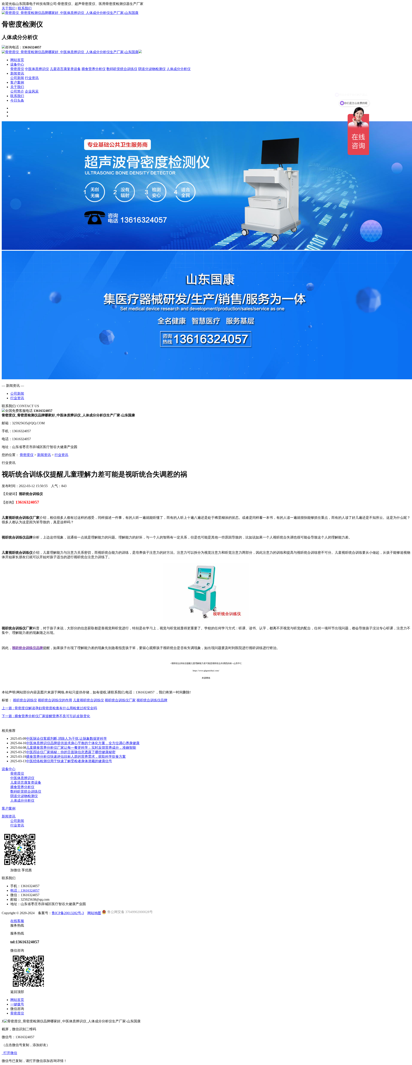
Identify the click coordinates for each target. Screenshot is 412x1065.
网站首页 (17, 60)
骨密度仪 (17, 69)
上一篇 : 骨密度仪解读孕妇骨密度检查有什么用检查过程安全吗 (49, 708)
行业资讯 (32, 78)
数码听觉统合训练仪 (121, 69)
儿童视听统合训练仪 (88, 700)
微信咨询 (17, 1009)
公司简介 (17, 91)
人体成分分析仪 (179, 69)
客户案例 (17, 82)
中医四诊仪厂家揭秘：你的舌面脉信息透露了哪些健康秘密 (70, 752)
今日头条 (17, 100)
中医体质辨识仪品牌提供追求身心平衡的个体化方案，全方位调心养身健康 (82, 743)
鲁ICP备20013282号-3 (68, 913)
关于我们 (8, 8)
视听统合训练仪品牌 (151, 700)
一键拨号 (17, 1004)
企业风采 (32, 91)
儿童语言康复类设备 (65, 69)
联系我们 (25, 8)
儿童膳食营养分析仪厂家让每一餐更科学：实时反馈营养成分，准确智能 (81, 747)
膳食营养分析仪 (94, 69)
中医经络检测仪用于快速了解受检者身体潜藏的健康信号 (69, 761)
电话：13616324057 (24, 890)
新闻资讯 (17, 73)
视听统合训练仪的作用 (55, 700)
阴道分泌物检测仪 (152, 69)
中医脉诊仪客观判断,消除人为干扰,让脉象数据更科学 (66, 738)
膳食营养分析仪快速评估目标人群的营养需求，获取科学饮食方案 (76, 756)
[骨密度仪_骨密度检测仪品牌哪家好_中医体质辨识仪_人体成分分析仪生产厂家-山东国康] (70, 13)
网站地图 (94, 913)
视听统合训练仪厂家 (120, 700)
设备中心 (17, 64)
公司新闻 (17, 78)
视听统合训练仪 (25, 700)
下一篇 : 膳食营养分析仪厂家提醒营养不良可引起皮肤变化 (46, 716)
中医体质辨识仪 (37, 69)
